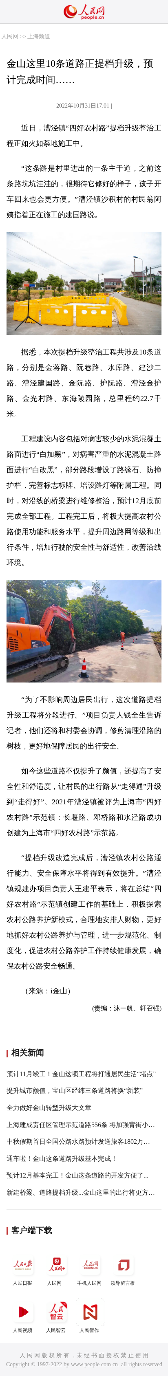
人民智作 (89, 1330)
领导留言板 (123, 1283)
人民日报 (22, 1283)
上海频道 (38, 36)
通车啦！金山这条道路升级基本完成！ (62, 1158)
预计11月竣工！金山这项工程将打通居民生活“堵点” (81, 1073)
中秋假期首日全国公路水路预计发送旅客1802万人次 (82, 1141)
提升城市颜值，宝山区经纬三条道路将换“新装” (75, 1090)
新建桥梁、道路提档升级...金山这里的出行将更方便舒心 (87, 1192)
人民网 (9, 36)
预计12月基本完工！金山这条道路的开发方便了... (77, 1175)
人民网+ (55, 1283)
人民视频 (22, 1330)
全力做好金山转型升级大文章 (49, 1107)
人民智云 (56, 1330)
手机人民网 (89, 1283)
